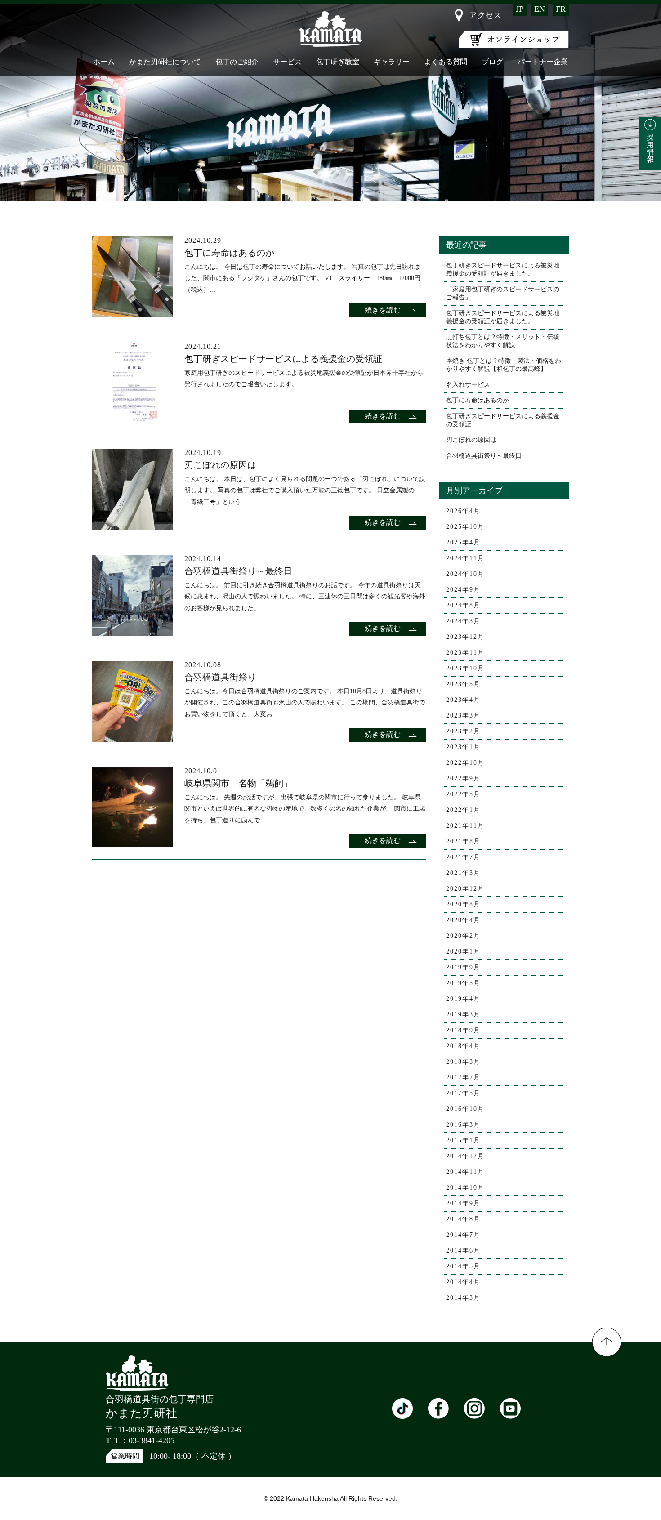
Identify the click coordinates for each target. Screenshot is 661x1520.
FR (561, 8)
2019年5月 (463, 983)
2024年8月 (463, 605)
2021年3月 (463, 872)
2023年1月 (463, 747)
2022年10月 (465, 762)
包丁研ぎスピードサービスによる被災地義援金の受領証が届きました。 (502, 269)
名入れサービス (468, 384)
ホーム (104, 62)
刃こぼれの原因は (471, 440)
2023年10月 (465, 668)
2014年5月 (463, 1266)
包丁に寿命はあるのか (477, 400)
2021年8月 (463, 841)
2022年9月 (463, 778)
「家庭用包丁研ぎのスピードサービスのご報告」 (502, 293)
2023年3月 (463, 715)
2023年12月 (465, 636)
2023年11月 (465, 652)
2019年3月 (463, 1014)
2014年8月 (463, 1219)
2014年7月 (463, 1234)
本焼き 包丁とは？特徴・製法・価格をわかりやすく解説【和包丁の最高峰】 (503, 364)
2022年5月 (463, 794)
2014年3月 (463, 1297)
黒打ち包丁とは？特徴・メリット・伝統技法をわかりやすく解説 (502, 341)
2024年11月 (465, 558)
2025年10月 (465, 526)
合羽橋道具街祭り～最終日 (484, 455)
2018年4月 (463, 1046)
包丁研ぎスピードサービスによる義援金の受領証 (502, 420)
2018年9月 (463, 1030)
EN (539, 8)
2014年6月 (463, 1250)
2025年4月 (463, 542)
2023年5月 (463, 684)
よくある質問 (445, 62)
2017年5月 (463, 1093)
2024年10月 (465, 574)
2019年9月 (463, 967)
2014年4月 (463, 1282)
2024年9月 (463, 589)
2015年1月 (463, 1140)
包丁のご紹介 (237, 62)
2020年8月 (463, 904)
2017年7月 (463, 1077)
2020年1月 (463, 951)
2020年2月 (463, 935)
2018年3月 (463, 1061)
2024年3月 (463, 621)
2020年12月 (465, 888)
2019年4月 (463, 998)
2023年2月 (463, 731)
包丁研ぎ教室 (337, 62)
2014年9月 (463, 1203)
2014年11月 (465, 1171)
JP (519, 8)
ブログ (492, 62)
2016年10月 (465, 1108)
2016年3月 (463, 1124)
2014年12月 (465, 1156)
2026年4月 (463, 511)
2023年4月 (463, 699)
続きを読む (383, 310)
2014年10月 (465, 1187)
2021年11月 (465, 825)
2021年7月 (463, 857)
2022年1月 (463, 810)
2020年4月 (463, 920)
